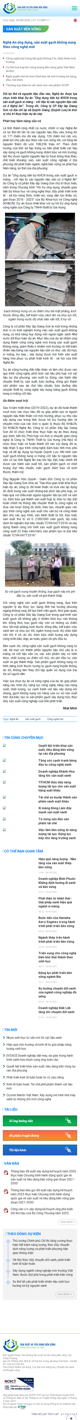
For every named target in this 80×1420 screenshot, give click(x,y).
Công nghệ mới (55, 719)
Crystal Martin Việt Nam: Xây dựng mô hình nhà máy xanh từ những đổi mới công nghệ (41, 1097)
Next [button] (75, 1316)
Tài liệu (10, 1109)
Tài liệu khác (17, 1150)
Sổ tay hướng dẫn (21, 1121)
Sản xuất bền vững (23, 29)
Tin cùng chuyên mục (23, 738)
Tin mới (10, 1030)
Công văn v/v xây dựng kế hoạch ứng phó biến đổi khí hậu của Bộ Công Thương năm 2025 (42, 1211)
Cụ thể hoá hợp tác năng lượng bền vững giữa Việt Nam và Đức (40, 69)
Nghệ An (14, 719)
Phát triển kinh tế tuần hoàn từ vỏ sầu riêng (35, 1077)
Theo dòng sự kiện (24, 1234)
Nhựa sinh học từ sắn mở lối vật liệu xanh (34, 1037)
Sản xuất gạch (33, 719)
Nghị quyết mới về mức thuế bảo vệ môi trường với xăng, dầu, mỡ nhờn (41, 78)
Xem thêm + (68, 1221)
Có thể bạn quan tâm (23, 851)
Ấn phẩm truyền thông (24, 1135)
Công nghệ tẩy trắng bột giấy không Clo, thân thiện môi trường (41, 60)
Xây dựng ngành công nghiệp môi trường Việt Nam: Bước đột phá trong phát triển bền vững (43, 1273)
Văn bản (11, 1163)
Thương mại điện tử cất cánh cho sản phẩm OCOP (37, 85)
